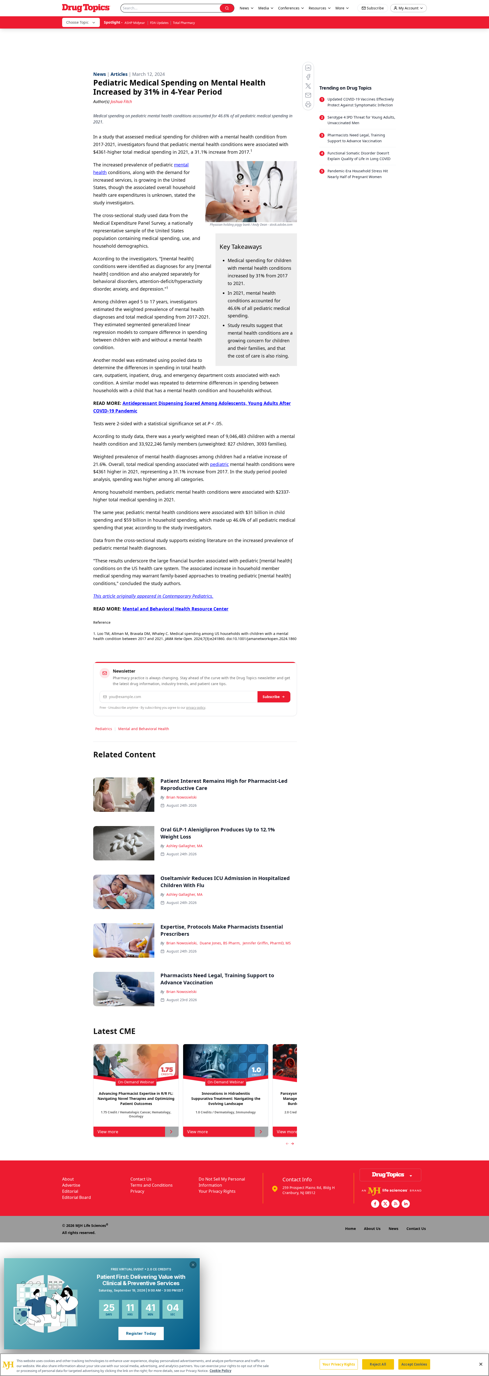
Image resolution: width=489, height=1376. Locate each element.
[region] (244, 1364)
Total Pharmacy (184, 23)
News (393, 1228)
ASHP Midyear (135, 23)
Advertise (71, 1185)
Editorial (70, 1191)
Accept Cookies (414, 1364)
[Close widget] (193, 1264)
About (68, 1179)
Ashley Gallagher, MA (184, 845)
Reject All (378, 1364)
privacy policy (195, 707)
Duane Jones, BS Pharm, (220, 943)
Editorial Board (76, 1197)
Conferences (289, 8)
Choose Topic (77, 22)
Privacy (137, 1191)
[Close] (480, 1364)
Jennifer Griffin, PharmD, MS (267, 943)
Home (350, 1228)
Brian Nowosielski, (182, 943)
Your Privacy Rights (217, 1191)
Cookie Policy (220, 1370)
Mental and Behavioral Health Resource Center (175, 609)
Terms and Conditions (151, 1185)
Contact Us (141, 1179)
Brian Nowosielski (181, 797)
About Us (372, 1228)
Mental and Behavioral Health (143, 728)
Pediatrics (103, 728)
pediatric (219, 464)
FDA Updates (159, 23)
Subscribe (271, 696)
